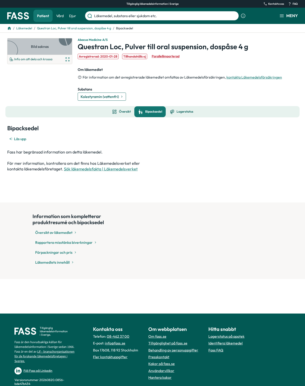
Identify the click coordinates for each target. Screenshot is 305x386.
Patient (43, 16)
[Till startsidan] (9, 28)
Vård (60, 16)
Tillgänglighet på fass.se (167, 343)
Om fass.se (157, 336)
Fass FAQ (215, 350)
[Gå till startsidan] (18, 16)
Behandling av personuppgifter (173, 350)
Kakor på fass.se (161, 363)
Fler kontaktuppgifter (110, 357)
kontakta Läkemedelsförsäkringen (254, 77)
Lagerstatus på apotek (226, 336)
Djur (72, 16)
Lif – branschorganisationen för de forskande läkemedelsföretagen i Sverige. (44, 356)
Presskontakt (158, 357)
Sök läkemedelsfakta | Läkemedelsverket (101, 169)
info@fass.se (115, 343)
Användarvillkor (161, 370)
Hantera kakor (160, 377)
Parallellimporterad (165, 56)
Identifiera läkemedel (225, 343)
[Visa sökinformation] (243, 15)
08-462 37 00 (118, 336)
